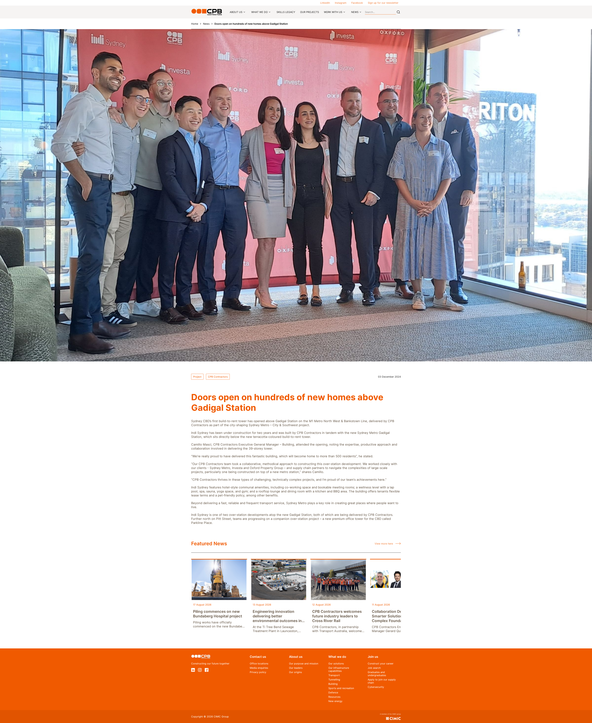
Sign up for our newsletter (383, 2)
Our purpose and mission (303, 663)
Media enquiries (259, 667)
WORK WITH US (333, 12)
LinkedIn (325, 2)
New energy (335, 701)
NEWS (354, 12)
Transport (334, 675)
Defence (333, 692)
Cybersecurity (376, 686)
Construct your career (380, 663)
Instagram (340, 2)
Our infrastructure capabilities (338, 669)
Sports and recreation (341, 688)
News (206, 23)
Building (333, 683)
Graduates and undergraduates (377, 674)
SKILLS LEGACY (286, 12)
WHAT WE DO (259, 12)
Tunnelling (334, 679)
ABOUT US (236, 12)
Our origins (295, 672)
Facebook (357, 2)
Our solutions (336, 663)
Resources (334, 696)
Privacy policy (258, 672)
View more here (384, 543)
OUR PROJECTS (309, 12)
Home (194, 23)
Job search (374, 667)
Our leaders (295, 667)
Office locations (259, 663)
